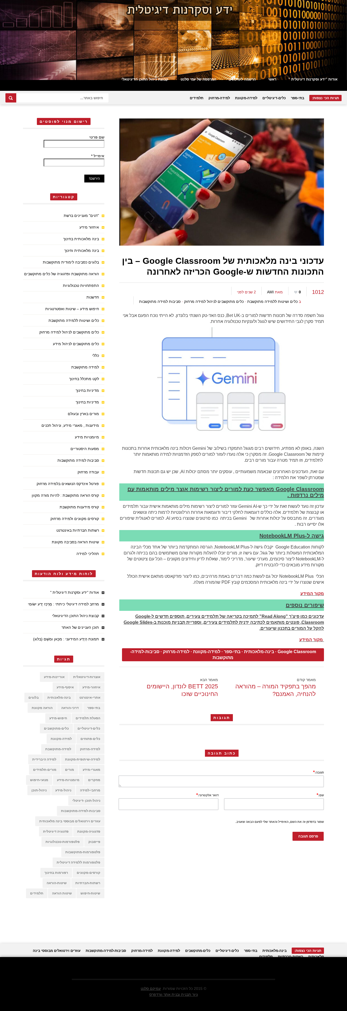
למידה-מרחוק (219, 98)
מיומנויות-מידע (68, 780)
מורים (69, 770)
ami (270, 292)
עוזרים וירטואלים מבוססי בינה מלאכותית (69, 821)
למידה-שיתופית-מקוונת (82, 759)
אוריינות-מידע (54, 677)
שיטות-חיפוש (90, 893)
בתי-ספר (297, 98)
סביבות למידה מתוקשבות (160, 301)
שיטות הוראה (62, 893)
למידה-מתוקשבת (58, 749)
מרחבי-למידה (90, 790)
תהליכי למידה (87, 553)
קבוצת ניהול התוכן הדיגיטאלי (144, 79)
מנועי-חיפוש (39, 780)
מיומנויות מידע (87, 437)
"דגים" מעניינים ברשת (81, 215)
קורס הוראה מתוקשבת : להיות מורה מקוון (65, 495)
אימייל (97, 156)
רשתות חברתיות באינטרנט (77, 530)
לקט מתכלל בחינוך (84, 379)
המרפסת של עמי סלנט (198, 79)
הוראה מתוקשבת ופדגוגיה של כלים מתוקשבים (61, 274)
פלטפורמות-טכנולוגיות (63, 842)
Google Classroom (297, 651)
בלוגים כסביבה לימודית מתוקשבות (71, 262)
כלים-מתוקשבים (56, 728)
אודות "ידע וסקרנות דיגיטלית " (313, 79)
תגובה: (318, 772)
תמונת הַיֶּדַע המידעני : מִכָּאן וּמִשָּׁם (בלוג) (66, 639)
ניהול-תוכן (39, 790)
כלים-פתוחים (90, 739)
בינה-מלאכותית (259, 651)
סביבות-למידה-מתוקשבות (80, 811)
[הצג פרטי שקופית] (173, 40)
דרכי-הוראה (70, 708)
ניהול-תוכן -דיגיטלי (86, 801)
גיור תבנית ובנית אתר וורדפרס (173, 994)
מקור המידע (312, 593)
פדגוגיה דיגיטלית (56, 831)
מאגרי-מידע (91, 770)
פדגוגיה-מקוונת (88, 831)
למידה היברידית (44, 759)
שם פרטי (96, 137)
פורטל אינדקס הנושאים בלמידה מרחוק (68, 484)
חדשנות (92, 297)
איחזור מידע (89, 227)
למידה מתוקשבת (85, 367)
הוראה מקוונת (42, 708)
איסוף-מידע (65, 687)
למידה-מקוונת (246, 98)
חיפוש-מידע (58, 718)
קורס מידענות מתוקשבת (79, 507)
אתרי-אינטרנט (89, 697)
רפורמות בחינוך (56, 873)
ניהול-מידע (63, 790)
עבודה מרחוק (88, 472)
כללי (95, 355)
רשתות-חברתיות (87, 883)
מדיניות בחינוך (87, 390)
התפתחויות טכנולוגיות (81, 285)
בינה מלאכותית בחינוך (81, 239)
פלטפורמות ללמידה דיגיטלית (78, 862)
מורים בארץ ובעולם (83, 414)
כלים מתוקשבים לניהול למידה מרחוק (214, 301)
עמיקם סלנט (151, 988)
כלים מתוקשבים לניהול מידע (76, 344)
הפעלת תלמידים (88, 718)
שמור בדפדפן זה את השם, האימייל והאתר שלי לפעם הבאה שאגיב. (280, 821)
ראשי (272, 79)
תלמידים (196, 98)
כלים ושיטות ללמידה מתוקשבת (272, 301)
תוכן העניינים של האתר (80, 627)
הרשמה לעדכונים (242, 79)
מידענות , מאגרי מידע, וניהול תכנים (70, 425)
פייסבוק (94, 842)
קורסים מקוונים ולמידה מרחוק (74, 518)
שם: (320, 794)
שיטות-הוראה (57, 883)
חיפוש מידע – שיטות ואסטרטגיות (72, 309)
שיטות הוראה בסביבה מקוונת (75, 542)
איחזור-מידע (91, 687)
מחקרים (94, 780)
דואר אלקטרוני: (207, 794)
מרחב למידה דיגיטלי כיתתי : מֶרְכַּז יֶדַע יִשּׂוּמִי (63, 604)
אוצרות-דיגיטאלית (86, 677)
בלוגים (33, 697)
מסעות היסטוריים (84, 449)
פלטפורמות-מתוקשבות (82, 852)
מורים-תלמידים (44, 770)
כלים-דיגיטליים (274, 98)
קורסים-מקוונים (88, 873)
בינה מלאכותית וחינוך (81, 250)
